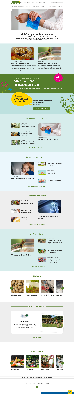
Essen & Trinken (14, 6)
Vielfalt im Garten (37, 234)
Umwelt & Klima (59, 6)
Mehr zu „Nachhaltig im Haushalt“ (37, 224)
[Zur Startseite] (15, 2)
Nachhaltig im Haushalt (37, 196)
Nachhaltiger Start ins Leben (37, 157)
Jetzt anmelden (40, 109)
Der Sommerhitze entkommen (37, 119)
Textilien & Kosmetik (52, 6)
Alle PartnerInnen (37, 337)
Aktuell (21, 2)
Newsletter (50, 377)
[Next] (62, 288)
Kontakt (40, 2)
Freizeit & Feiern (21, 6)
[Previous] (11, 288)
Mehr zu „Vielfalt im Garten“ (37, 266)
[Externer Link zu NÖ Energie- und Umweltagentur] (57, 392)
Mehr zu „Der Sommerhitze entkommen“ (37, 147)
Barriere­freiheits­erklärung (37, 377)
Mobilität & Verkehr (44, 6)
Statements (36, 2)
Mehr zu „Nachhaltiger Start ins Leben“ (37, 186)
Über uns (25, 2)
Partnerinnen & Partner (30, 2)
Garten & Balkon (28, 6)
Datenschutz (29, 377)
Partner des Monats (37, 307)
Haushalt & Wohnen (36, 6)
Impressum (24, 377)
